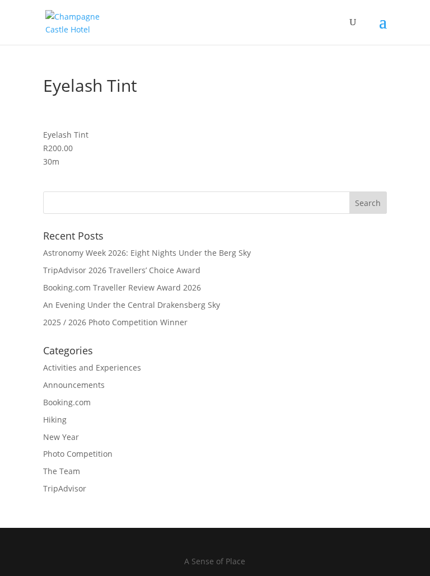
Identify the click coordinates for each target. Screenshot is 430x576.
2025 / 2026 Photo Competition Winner (115, 322)
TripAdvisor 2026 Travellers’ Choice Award (121, 270)
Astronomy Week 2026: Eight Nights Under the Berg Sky (147, 252)
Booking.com (67, 402)
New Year (61, 437)
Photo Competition (78, 453)
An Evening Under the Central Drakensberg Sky (131, 304)
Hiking (55, 419)
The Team (61, 471)
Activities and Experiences (92, 367)
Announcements (74, 385)
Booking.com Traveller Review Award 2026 (122, 287)
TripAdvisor (64, 488)
